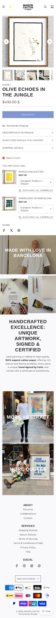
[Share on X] (11, 231)
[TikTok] (39, 565)
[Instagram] (24, 565)
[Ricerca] (45, 6)
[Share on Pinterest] (18, 231)
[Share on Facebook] (3, 231)
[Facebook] (16, 565)
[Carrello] (52, 6)
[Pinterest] (31, 565)
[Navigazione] (3, 6)
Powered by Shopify (28, 614)
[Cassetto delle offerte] (10, 6)
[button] (6, 41)
